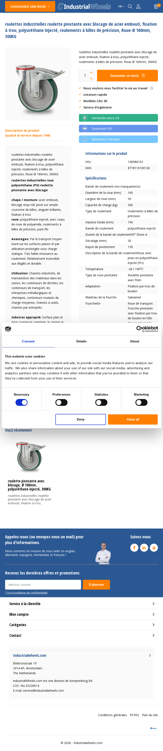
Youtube (154, 548)
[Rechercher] (130, 6)
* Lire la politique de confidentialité (26, 592)
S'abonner (96, 584)
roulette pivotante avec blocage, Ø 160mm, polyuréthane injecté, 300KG (29, 485)
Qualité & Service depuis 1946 (27, 135)
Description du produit (22, 130)
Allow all (132, 419)
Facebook (134, 548)
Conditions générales (112, 715)
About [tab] (134, 341)
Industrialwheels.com (88, 743)
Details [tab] (81, 341)
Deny (80, 419)
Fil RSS (134, 715)
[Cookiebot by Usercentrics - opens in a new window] (139, 329)
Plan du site (150, 715)
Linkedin (144, 548)
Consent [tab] (28, 341)
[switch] (61, 402)
